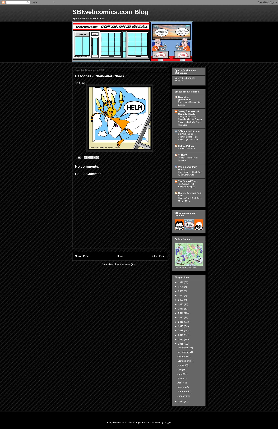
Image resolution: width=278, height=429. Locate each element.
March (181, 387)
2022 (181, 295)
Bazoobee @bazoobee (184, 98)
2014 (181, 330)
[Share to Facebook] (94, 157)
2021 (181, 300)
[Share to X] (91, 157)
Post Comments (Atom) (126, 264)
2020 (181, 304)
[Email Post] (79, 157)
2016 (181, 322)
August (181, 365)
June (180, 374)
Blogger (167, 422)
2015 (181, 326)
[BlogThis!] (88, 157)
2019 (181, 308)
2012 (181, 339)
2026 (181, 282)
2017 (181, 317)
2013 (181, 335)
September (183, 361)
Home (120, 256)
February (182, 391)
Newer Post (81, 256)
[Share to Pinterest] (97, 157)
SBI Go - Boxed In (186, 148)
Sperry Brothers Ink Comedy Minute (188, 112)
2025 (181, 286)
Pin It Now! (80, 83)
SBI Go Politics (186, 146)
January (181, 396)
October (181, 356)
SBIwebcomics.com (188, 131)
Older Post (158, 256)
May (179, 378)
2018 (181, 313)
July (179, 369)
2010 (181, 401)
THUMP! (182, 155)
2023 (181, 291)
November (183, 352)
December (183, 347)
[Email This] (85, 157)
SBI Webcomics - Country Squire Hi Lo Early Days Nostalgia (188, 137)
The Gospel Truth (187, 181)
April (180, 382)
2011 (181, 343)
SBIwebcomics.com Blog (110, 11)
